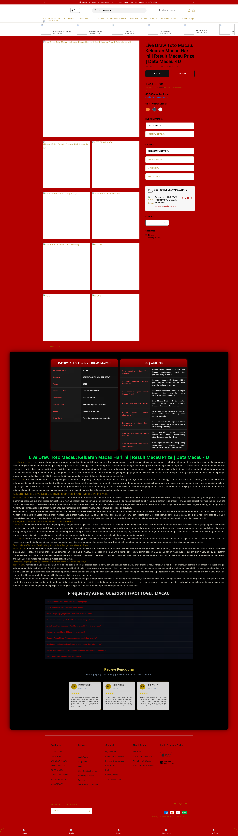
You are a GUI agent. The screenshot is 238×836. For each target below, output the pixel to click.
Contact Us (110, 766)
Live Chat (214, 833)
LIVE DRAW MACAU (168, 19)
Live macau (18, 525)
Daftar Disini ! (153, 2)
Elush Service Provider (88, 771)
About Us (137, 752)
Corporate (82, 762)
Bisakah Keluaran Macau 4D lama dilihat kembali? (65, 632)
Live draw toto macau (23, 462)
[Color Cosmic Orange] (147, 109)
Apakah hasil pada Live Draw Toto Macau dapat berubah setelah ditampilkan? (76, 650)
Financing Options (86, 776)
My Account (110, 752)
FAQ (107, 770)
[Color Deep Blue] (154, 109)
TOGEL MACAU (101, 19)
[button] (51, 19)
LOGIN (157, 73)
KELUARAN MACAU (51, 19)
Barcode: (164, 66)
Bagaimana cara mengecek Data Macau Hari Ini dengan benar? (70, 620)
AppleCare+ (83, 757)
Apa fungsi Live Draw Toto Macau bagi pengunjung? (66, 602)
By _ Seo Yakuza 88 (179, 817)
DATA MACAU (69, 19)
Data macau (18, 539)
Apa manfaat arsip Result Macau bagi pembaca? (64, 656)
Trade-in (82, 780)
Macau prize (19, 480)
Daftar (119, 833)
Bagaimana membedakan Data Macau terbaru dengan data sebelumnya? (74, 644)
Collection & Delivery (114, 756)
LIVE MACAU (153, 168)
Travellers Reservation (88, 785)
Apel (80, 766)
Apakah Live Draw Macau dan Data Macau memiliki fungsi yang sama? (73, 626)
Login (71, 833)
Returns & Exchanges (114, 761)
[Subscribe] (89, 811)
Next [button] (193, 2)
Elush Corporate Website (144, 766)
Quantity (149, 216)
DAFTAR (183, 73)
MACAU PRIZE (150, 19)
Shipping (160, 88)
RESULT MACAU (155, 159)
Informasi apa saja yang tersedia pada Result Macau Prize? (69, 614)
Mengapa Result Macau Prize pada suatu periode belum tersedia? (71, 638)
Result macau (19, 548)
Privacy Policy (111, 775)
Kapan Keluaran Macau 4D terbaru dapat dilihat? (65, 608)
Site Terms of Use (113, 779)
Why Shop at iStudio (142, 761)
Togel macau (19, 565)
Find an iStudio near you (143, 756)
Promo (24, 833)
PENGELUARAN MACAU (158, 151)
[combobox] (119, 10)
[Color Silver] (160, 109)
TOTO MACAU (57, 770)
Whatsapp (166, 833)
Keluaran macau (21, 497)
